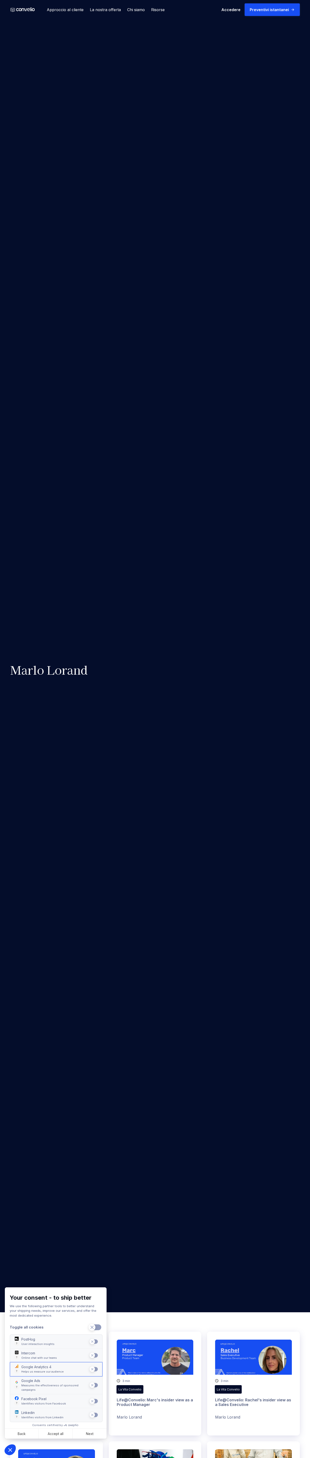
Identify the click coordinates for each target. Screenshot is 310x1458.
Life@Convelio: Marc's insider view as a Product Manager (155, 1402)
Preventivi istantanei (269, 9)
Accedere (230, 9)
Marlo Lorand (129, 1417)
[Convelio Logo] (22, 9)
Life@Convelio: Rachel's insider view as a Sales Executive (253, 1402)
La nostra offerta (105, 9)
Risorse (158, 9)
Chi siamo (136, 9)
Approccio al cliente (65, 9)
